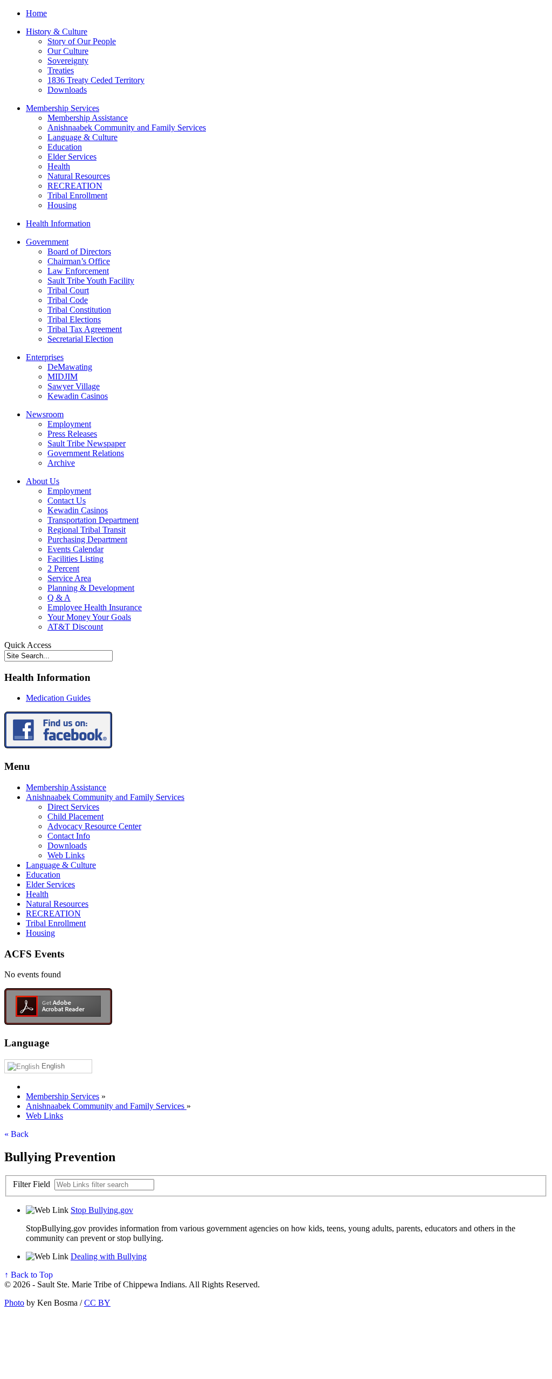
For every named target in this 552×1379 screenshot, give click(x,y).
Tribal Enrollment (77, 195)
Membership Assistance (87, 117)
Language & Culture (82, 137)
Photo (14, 1302)
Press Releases (72, 433)
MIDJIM (62, 376)
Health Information (58, 223)
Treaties (60, 70)
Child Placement (75, 816)
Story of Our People (81, 41)
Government (47, 241)
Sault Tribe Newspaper (86, 443)
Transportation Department (93, 520)
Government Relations (85, 453)
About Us (42, 481)
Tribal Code (67, 300)
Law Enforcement (78, 270)
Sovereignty (67, 60)
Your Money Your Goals (89, 617)
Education (64, 146)
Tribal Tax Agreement (84, 329)
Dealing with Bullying (109, 1256)
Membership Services (62, 108)
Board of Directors (79, 251)
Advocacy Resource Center (94, 826)
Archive (61, 462)
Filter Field (32, 1184)
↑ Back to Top (28, 1274)
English (52, 1066)
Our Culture (67, 51)
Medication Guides (58, 697)
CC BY (97, 1302)
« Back (16, 1134)
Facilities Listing (75, 558)
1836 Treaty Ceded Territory (95, 80)
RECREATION (74, 185)
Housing (62, 205)
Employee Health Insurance (94, 607)
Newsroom (45, 414)
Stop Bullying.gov (102, 1210)
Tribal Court (68, 290)
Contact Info (68, 835)
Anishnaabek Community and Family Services (126, 127)
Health (58, 166)
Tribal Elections (74, 319)
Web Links (66, 855)
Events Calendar (75, 549)
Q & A (59, 597)
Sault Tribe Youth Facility (90, 280)
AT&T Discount (75, 626)
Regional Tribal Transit (86, 529)
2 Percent (63, 568)
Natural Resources (78, 176)
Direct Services (73, 806)
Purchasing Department (87, 539)
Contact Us (66, 500)
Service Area (69, 578)
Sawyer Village (73, 386)
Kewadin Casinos (77, 396)
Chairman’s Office (78, 261)
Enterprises (45, 357)
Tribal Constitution (79, 309)
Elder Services (71, 156)
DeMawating (69, 366)
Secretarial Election (80, 338)
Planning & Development (90, 587)
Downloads (67, 89)
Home (36, 13)
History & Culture (56, 31)
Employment (69, 424)
